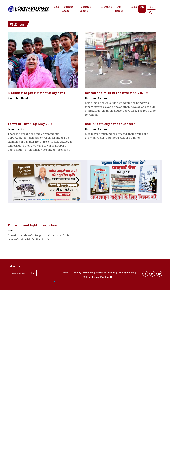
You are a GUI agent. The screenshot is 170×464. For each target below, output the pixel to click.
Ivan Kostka (16, 129)
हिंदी (151, 6)
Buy (142, 7)
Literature (106, 7)
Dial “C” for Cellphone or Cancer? (110, 124)
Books (134, 7)
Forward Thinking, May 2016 (30, 124)
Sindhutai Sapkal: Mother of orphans (36, 93)
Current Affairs (67, 9)
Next (81, 180)
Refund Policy (91, 277)
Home (56, 7)
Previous (11, 180)
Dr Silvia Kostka (96, 98)
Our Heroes (119, 9)
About (66, 273)
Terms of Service (105, 273)
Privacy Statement (83, 273)
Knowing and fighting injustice (32, 225)
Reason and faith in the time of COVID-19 (116, 93)
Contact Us (107, 277)
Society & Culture (85, 9)
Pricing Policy (126, 273)
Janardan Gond (18, 98)
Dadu (11, 230)
